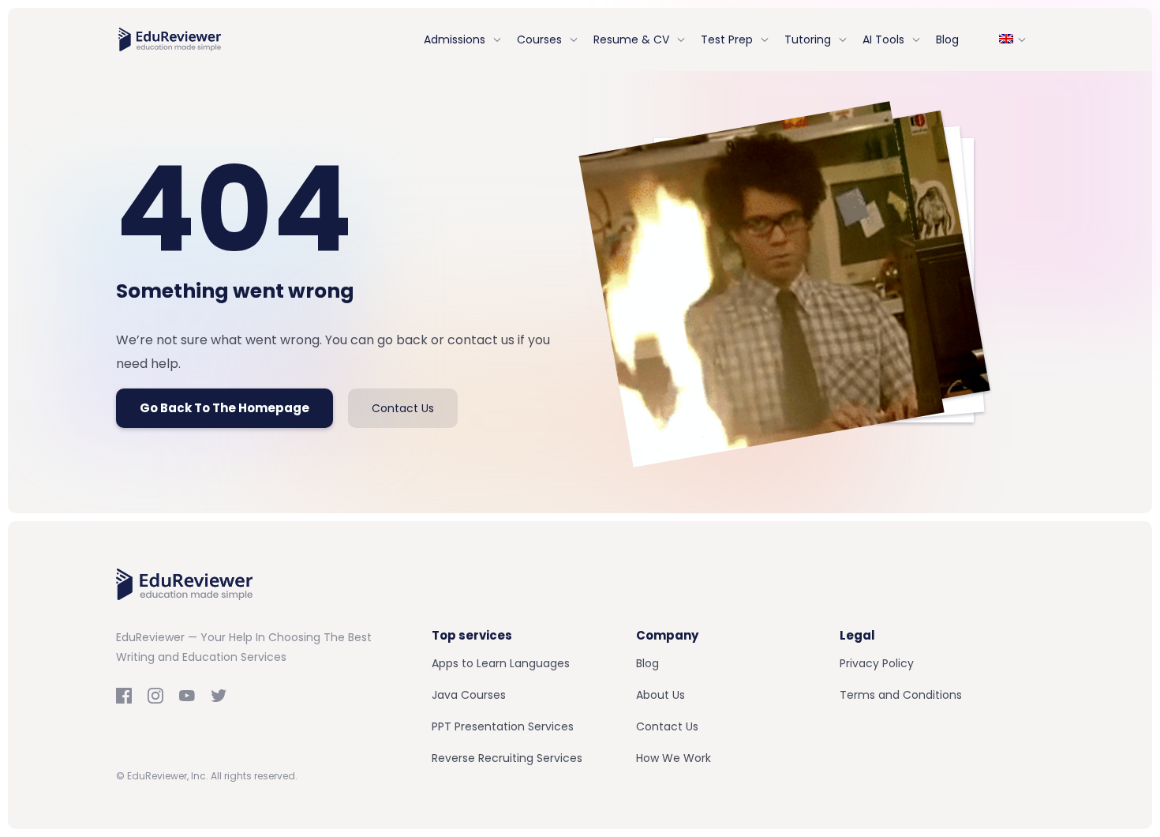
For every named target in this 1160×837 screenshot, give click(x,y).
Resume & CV (631, 39)
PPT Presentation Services (503, 726)
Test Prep (727, 39)
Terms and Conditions (901, 695)
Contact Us (403, 408)
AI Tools (883, 39)
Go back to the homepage (224, 408)
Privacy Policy (877, 663)
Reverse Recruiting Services (507, 758)
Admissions (454, 39)
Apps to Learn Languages (501, 663)
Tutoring (807, 39)
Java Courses (469, 695)
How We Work (673, 758)
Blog (947, 39)
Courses (539, 39)
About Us (660, 695)
